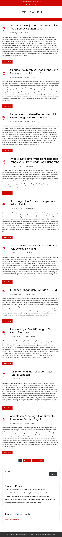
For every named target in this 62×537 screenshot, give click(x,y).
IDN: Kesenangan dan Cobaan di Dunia (33, 290)
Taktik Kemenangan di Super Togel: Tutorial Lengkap (31, 373)
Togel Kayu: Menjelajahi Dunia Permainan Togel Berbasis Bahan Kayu (34, 27)
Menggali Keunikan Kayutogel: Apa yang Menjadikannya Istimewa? (34, 71)
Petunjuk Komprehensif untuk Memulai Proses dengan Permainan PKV (33, 116)
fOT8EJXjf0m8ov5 (17, 33)
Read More (7, 62)
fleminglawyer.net (31, 12)
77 (34, 461)
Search (7, 471)
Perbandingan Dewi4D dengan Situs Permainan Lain (31, 331)
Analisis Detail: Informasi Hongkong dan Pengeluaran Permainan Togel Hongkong (34, 160)
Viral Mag (42, 534)
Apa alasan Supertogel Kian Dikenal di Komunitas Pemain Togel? (33, 417)
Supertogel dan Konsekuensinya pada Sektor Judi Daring (33, 202)
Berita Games (31, 33)
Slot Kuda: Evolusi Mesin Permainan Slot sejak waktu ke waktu (33, 247)
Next (40, 461)
